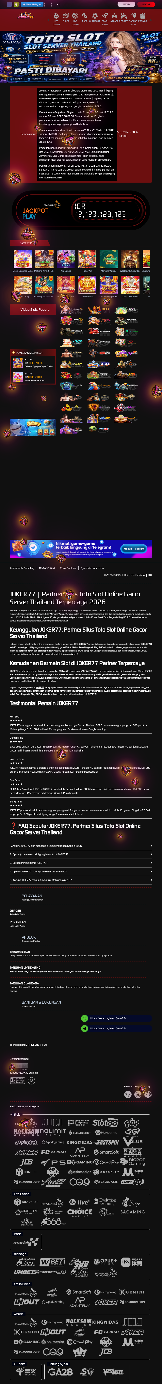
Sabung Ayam (133, 23)
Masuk (126, 4)
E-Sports (123, 21)
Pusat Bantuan (68, 568)
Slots (66, 21)
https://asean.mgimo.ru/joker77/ (108, 1018)
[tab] (71, 309)
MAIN (25, 259)
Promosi (142, 21)
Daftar (146, 4)
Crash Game (105, 23)
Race (84, 21)
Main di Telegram (33, 4)
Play (29, 217)
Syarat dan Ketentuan (92, 568)
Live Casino (75, 23)
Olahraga (94, 21)
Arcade (114, 21)
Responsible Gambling (22, 568)
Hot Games (56, 23)
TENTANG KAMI (47, 568)
